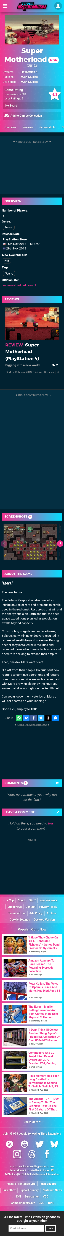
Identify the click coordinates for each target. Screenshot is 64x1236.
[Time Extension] (32, 6)
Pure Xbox (9, 1190)
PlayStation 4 (28, 72)
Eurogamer (32, 1196)
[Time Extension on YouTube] (24, 1145)
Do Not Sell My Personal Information (38, 1174)
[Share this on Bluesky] (26, 718)
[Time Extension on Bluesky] (54, 1145)
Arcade (8, 227)
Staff (32, 900)
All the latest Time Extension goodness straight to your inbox (32, 1219)
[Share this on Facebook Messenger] (55, 718)
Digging (8, 273)
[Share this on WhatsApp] (19, 718)
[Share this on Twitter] (41, 718)
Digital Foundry (29, 1190)
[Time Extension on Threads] (32, 1155)
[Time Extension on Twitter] (39, 1145)
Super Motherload (30, 55)
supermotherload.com (18, 285)
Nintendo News (52, 1190)
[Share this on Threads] (48, 718)
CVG (41, 1203)
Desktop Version (44, 919)
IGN (18, 1196)
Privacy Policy (48, 907)
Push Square (47, 1183)
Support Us (14, 907)
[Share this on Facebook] (33, 718)
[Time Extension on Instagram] (17, 1155)
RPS (51, 1203)
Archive (51, 913)
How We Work (48, 900)
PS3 (6, 260)
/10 (23, 94)
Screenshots (47, 127)
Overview (10, 127)
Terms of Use (16, 913)
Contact (30, 907)
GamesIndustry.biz (23, 1203)
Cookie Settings (20, 919)
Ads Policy (36, 913)
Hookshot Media (28, 1166)
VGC (45, 1196)
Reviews (28, 127)
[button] (60, 543)
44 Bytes (44, 1170)
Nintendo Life (27, 1183)
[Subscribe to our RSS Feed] (9, 1145)
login (51, 823)
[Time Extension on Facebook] (47, 1155)
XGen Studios (29, 77)
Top (11, 900)
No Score (11, 105)
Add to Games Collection (26, 115)
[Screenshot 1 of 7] (30, 542)
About (21, 900)
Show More (31, 1122)
